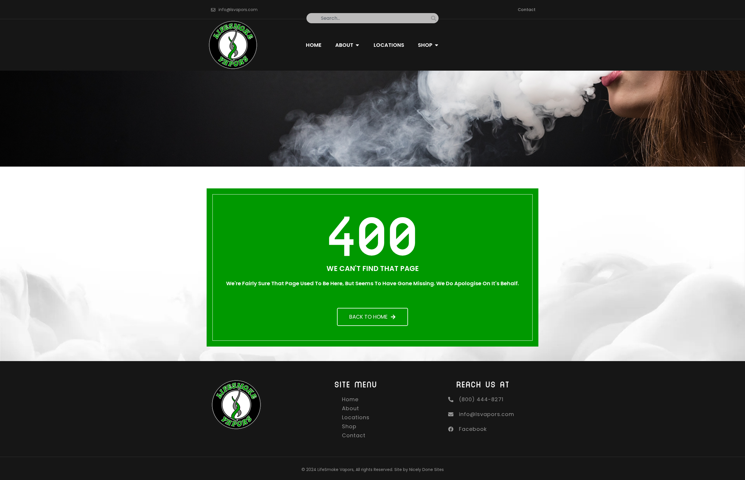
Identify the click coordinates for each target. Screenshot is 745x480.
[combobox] (368, 18)
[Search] (435, 18)
